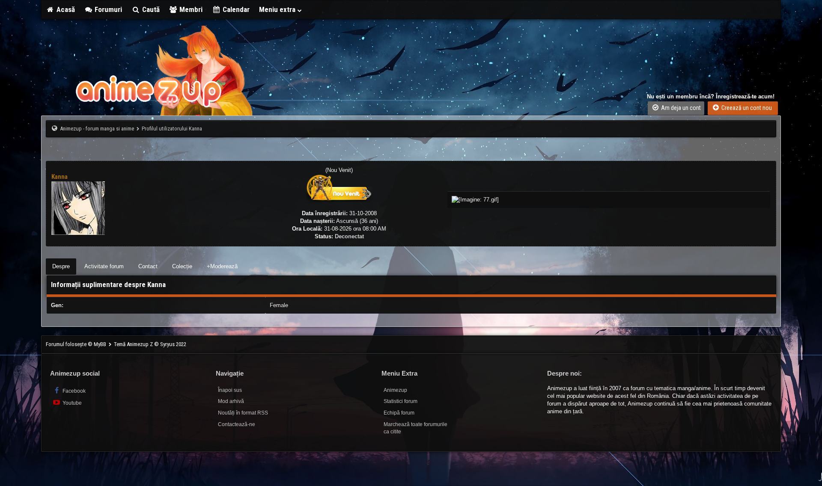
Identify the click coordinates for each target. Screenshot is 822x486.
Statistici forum (400, 401)
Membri (190, 9)
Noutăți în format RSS (243, 413)
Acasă (65, 9)
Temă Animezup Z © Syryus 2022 (150, 344)
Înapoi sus (230, 390)
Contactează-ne (236, 424)
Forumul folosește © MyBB (76, 344)
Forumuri (107, 9)
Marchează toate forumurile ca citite (415, 428)
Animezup (395, 390)
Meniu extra (278, 9)
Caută (150, 9)
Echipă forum (399, 413)
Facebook (73, 391)
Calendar (235, 9)
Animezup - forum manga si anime (97, 128)
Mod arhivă (231, 401)
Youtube (71, 403)
